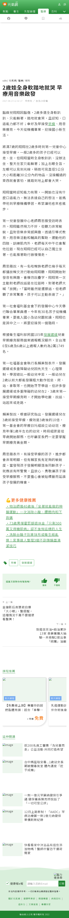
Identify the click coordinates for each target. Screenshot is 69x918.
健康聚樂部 (29, 898)
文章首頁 (33, 904)
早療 (51, 123)
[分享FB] (8, 18)
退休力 (21, 904)
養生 (16, 11)
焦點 (5, 11)
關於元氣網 (14, 898)
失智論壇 (30, 11)
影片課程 (9, 698)
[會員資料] (59, 4)
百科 (54, 11)
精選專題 (43, 898)
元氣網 (12, 80)
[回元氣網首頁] (13, 4)
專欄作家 (46, 904)
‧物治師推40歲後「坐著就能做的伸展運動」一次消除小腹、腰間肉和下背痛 (34, 512)
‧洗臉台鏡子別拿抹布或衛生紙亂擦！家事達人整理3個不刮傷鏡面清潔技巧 (33, 540)
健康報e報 (16, 883)
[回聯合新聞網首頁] (5, 4)
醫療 (43, 11)
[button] (64, 11)
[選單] (65, 4)
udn (5, 80)
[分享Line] (25, 18)
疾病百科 (56, 898)
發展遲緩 (51, 334)
